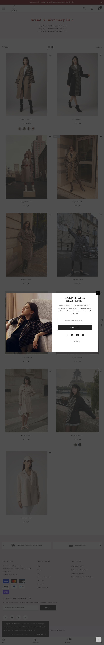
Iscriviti (74, 327)
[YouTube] (82, 335)
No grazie (76, 341)
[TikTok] (77, 335)
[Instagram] (72, 335)
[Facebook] (67, 335)
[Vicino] (98, 293)
